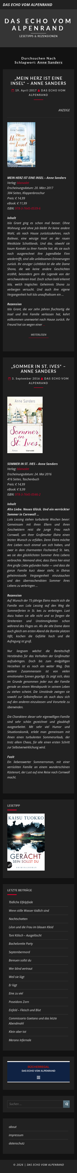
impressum (16, 1135)
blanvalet (23, 183)
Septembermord (19, 952)
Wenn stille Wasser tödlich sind (29, 911)
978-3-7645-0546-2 (28, 494)
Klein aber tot (17, 1032)
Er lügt (13, 985)
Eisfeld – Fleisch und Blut (25, 1010)
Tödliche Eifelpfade (21, 902)
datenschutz (16, 1143)
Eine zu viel (16, 993)
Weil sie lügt (16, 977)
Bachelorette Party (21, 944)
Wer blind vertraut (20, 969)
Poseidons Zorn (19, 1002)
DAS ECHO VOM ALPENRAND (27, 4)
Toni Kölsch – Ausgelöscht (25, 935)
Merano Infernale (20, 1040)
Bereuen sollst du (20, 960)
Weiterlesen (40, 334)
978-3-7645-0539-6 (28, 208)
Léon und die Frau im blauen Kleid (31, 927)
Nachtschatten (18, 919)
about (12, 1127)
